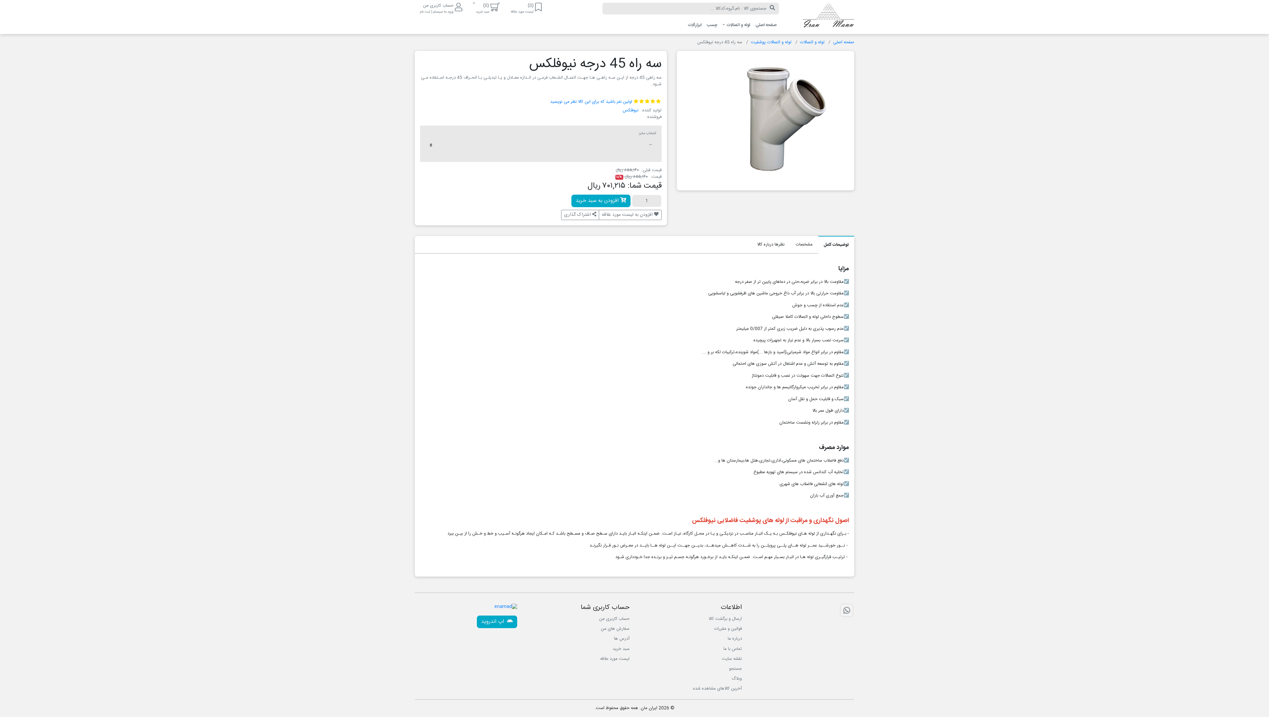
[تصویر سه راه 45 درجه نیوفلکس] (783, 118)
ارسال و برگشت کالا (725, 619)
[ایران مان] (821, 17)
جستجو (735, 668)
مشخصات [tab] (804, 244)
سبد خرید (621, 649)
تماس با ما (732, 649)
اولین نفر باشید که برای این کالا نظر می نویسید (591, 101)
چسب (712, 25)
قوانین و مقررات (728, 628)
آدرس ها (622, 638)
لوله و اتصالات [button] (738, 25)
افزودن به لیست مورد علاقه (628, 215)
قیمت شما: (645, 186)
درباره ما (735, 638)
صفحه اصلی (766, 25)
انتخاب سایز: (647, 133)
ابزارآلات (695, 25)
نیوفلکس (630, 110)
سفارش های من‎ (615, 628)
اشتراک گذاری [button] (578, 215)
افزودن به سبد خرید (598, 200)
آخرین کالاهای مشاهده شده (717, 688)
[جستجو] (772, 8)
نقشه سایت (732, 658)
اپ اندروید (493, 621)
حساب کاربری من (614, 619)
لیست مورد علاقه (615, 658)
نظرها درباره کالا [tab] (771, 244)
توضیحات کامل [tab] (836, 244)
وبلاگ (737, 678)
